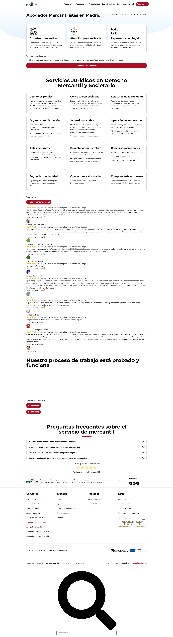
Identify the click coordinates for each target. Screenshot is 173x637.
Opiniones (61, 504)
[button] (86, 441)
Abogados (80, 4)
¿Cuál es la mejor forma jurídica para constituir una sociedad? (55, 447)
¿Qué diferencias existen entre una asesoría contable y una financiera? (58, 458)
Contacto (126, 4)
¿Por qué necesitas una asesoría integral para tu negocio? (53, 453)
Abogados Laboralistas (35, 527)
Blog (118, 4)
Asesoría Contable (33, 504)
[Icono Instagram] (134, 483)
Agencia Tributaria (95, 499)
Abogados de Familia (34, 518)
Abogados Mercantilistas (36, 522)
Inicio (108, 14)
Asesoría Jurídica (33, 513)
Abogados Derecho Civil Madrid (39, 532)
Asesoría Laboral (32, 508)
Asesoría (67, 4)
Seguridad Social (94, 504)
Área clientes (94, 4)
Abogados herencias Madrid (37, 536)
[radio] (78, 468)
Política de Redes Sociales (128, 513)
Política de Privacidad (126, 508)
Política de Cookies (125, 504)
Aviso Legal (122, 499)
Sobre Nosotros (108, 4)
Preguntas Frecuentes (66, 508)
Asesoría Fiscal (32, 499)
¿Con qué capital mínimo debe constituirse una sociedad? (53, 442)
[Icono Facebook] (137, 483)
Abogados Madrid (119, 14)
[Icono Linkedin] (130, 483)
